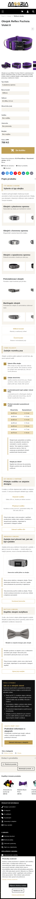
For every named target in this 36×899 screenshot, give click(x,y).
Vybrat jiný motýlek (18, 671)
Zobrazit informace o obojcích (18, 742)
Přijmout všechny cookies (18, 885)
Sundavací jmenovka (18, 601)
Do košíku (20, 150)
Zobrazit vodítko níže (18, 529)
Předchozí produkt (10, 764)
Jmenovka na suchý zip (7, 791)
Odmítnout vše (18, 890)
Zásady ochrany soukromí (9, 879)
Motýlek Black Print (21, 791)
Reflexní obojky (8, 753)
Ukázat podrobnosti (18, 895)
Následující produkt (25, 768)
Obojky (19, 753)
